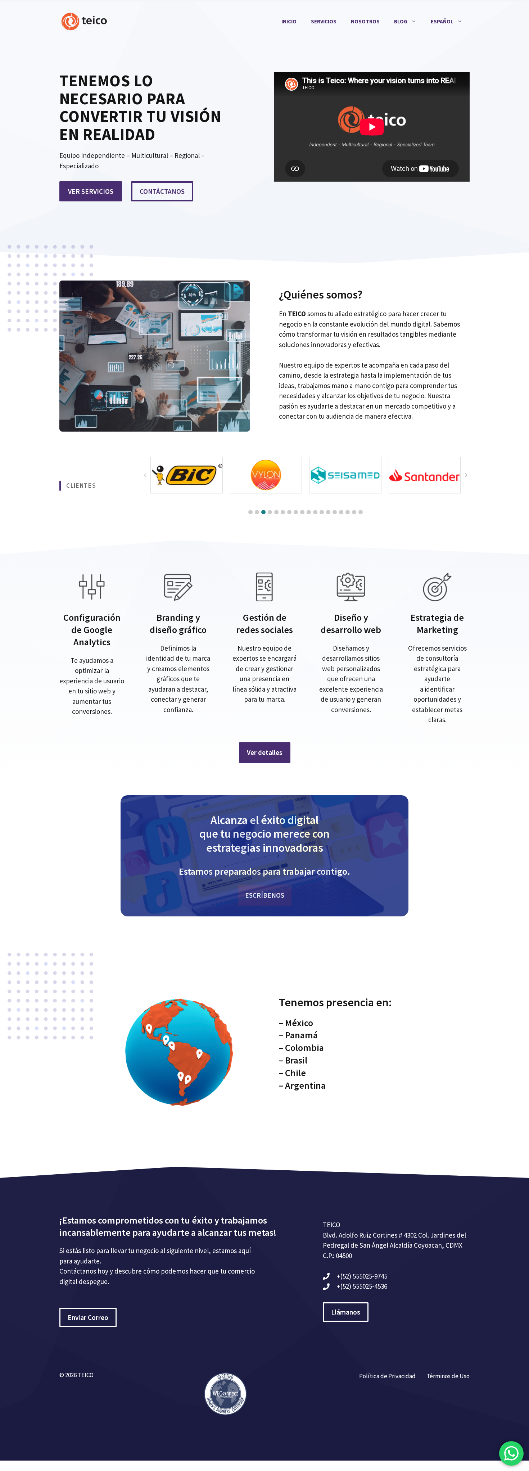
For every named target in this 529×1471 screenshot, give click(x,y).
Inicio (289, 21)
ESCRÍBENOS (264, 895)
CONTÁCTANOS (162, 191)
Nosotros (365, 21)
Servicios (323, 21)
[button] (250, 512)
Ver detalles (264, 752)
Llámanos (345, 1312)
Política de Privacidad (387, 1376)
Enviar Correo (88, 1317)
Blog (400, 21)
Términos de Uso (448, 1376)
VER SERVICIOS (90, 191)
